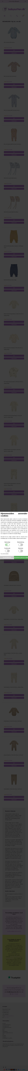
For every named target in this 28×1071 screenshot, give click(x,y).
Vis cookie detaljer (4, 553)
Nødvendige (7, 542)
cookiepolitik (16, 531)
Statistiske (20, 548)
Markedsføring (20, 542)
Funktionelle (7, 548)
